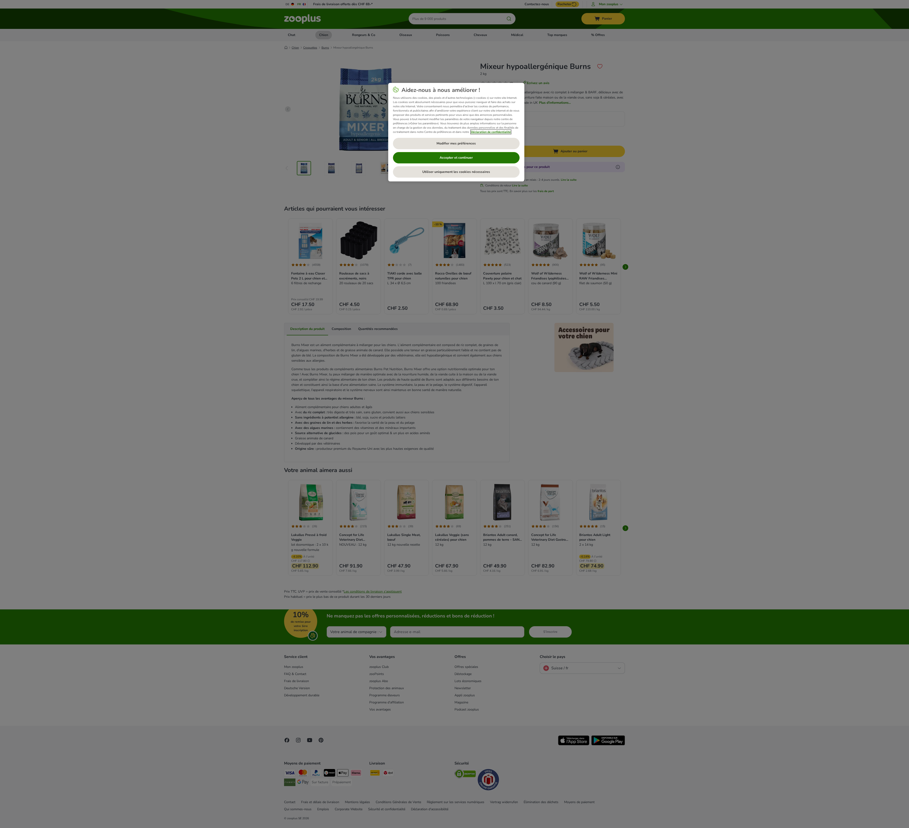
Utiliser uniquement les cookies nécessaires (456, 172)
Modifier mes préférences (456, 143)
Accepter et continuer (456, 157)
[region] (456, 132)
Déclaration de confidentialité (491, 132)
